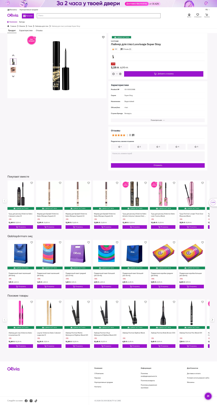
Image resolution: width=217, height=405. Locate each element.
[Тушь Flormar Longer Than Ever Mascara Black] (191, 205)
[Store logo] (12, 15)
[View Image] (13, 62)
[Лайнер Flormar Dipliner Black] (134, 324)
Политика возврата (148, 380)
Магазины (13, 10)
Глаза (30, 26)
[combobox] (98, 15)
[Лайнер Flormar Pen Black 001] (191, 324)
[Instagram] (31, 400)
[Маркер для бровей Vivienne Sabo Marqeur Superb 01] (49, 205)
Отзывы (39, 31)
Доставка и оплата (193, 373)
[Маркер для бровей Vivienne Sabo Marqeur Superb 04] (106, 205)
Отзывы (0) (127, 49)
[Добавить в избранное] (103, 37)
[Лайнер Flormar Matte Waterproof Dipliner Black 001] (77, 324)
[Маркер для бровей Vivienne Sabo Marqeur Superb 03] (77, 205)
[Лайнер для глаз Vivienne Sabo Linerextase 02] (20, 324)
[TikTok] (36, 400)
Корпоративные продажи (29, 10)
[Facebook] (26, 400)
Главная (13, 26)
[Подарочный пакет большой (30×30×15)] (106, 264)
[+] (120, 74)
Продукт (12, 31)
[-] (113, 74)
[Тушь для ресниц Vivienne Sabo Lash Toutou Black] (163, 205)
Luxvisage (115, 41)
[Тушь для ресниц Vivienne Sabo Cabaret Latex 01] (20, 205)
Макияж (22, 26)
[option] (113, 56)
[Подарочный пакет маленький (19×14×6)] (20, 264)
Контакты (97, 387)
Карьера (97, 378)
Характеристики (26, 31)
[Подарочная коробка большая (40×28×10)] (191, 264)
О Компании (99, 373)
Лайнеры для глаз (42, 26)
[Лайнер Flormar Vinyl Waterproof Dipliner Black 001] (106, 324)
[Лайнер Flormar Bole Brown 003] (163, 324)
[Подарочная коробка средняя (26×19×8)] (163, 264)
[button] (208, 9)
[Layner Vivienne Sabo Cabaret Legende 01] (49, 324)
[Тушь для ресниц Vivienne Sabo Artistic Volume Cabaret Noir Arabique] (134, 205)
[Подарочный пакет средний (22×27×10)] (77, 264)
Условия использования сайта (198, 378)
